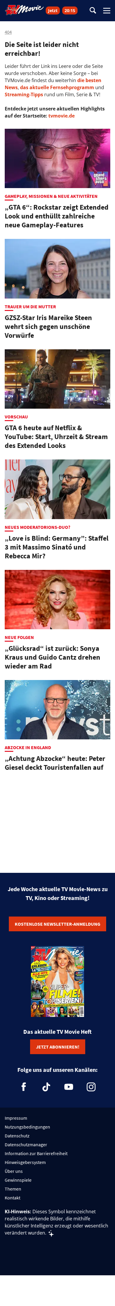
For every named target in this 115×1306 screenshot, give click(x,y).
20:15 (70, 10)
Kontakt (12, 1198)
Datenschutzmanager (26, 1144)
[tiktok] (46, 1087)
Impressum (16, 1118)
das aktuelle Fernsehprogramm (56, 87)
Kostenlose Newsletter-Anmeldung (57, 924)
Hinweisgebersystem (25, 1162)
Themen (13, 1189)
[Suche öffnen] (93, 10)
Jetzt (53, 10)
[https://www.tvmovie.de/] (24, 10)
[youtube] (69, 1087)
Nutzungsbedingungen (27, 1127)
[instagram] (91, 1087)
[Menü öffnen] (106, 10)
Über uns (14, 1171)
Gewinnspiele (18, 1180)
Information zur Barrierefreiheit (36, 1153)
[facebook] (24, 1087)
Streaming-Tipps (24, 94)
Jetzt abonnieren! (57, 1047)
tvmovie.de (61, 115)
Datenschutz (17, 1136)
